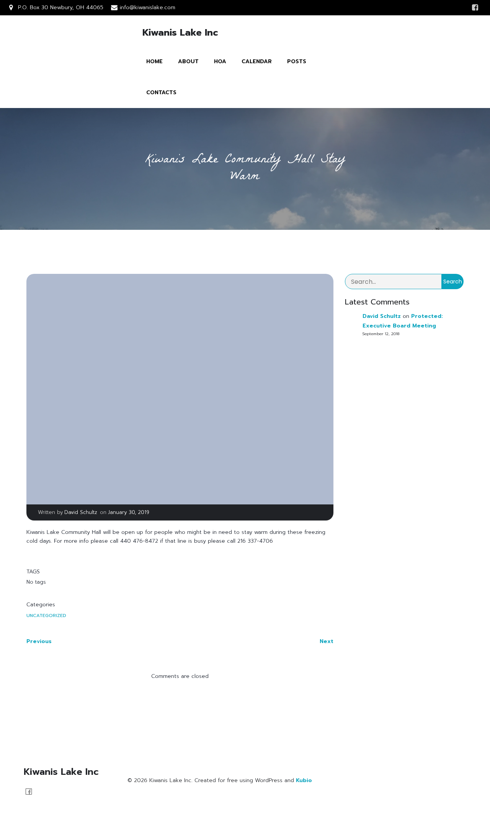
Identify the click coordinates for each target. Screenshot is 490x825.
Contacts (161, 92)
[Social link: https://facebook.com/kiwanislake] (31, 791)
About (188, 61)
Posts (296, 61)
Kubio (304, 780)
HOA (220, 61)
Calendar (257, 61)
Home (154, 61)
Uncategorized (46, 615)
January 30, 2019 (128, 512)
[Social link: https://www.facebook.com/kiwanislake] (475, 7)
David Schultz (80, 512)
